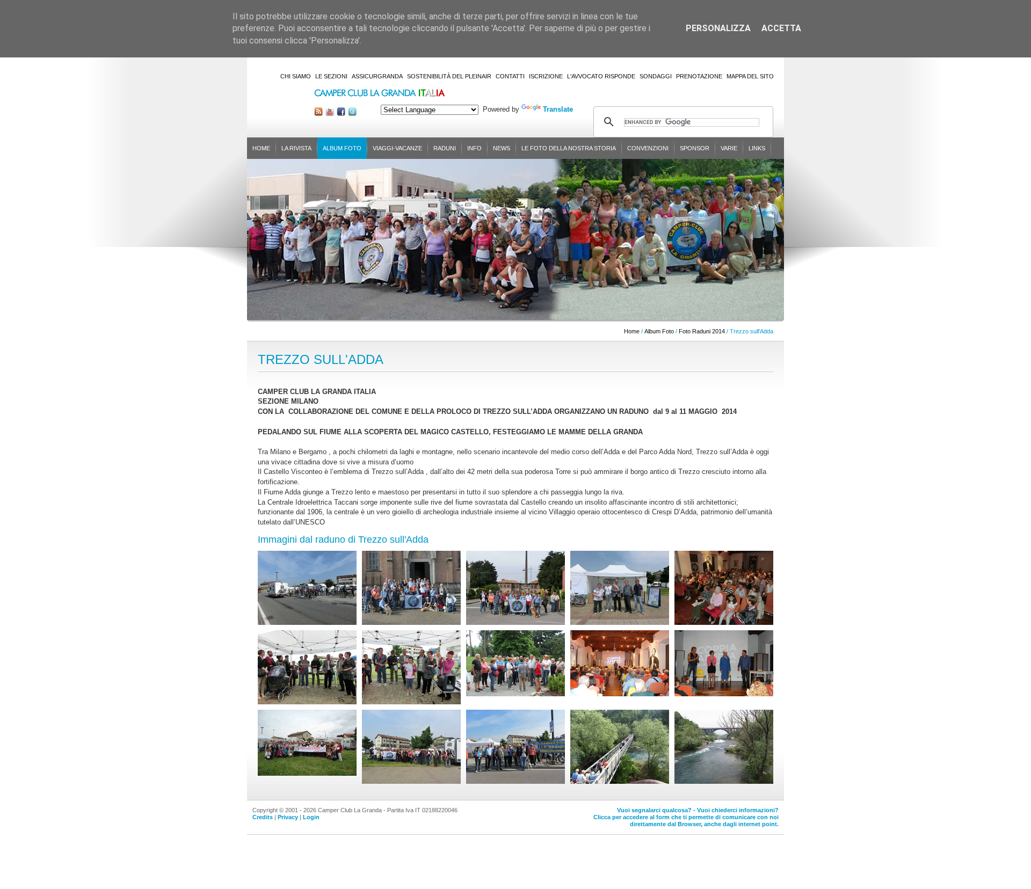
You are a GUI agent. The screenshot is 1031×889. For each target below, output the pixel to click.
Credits (262, 817)
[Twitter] (352, 114)
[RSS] (318, 114)
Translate (558, 109)
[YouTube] (329, 114)
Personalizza (718, 28)
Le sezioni (331, 76)
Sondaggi (656, 76)
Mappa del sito (750, 76)
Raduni (444, 148)
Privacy (288, 817)
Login (311, 817)
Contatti (510, 76)
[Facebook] (341, 114)
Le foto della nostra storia (568, 148)
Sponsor (694, 148)
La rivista (296, 148)
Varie (729, 148)
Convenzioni (648, 148)
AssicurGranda (377, 76)
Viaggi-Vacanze (397, 148)
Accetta (781, 28)
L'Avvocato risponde (601, 76)
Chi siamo (295, 76)
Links (757, 148)
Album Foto (342, 148)
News (501, 148)
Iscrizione (546, 76)
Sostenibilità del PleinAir (449, 76)
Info (474, 148)
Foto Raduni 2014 (702, 331)
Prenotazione (699, 76)
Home (261, 148)
